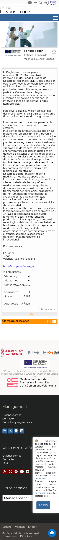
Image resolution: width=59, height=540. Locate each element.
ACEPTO (43, 505)
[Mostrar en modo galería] (54, 322)
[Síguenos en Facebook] (16, 431)
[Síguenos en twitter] (10, 431)
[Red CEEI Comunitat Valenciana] (32, 386)
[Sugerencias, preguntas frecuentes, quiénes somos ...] (30, 2)
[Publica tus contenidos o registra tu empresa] (35, 2)
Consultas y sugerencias (17, 422)
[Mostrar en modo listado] (49, 322)
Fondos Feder (15, 11)
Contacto (8, 418)
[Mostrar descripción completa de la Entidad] (29, 314)
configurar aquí (43, 493)
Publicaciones (46, 309)
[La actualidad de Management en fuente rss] (4, 431)
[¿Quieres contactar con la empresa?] (54, 52)
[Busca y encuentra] (40, 2)
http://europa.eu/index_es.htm (21, 266)
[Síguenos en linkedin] (22, 431)
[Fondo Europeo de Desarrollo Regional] (35, 368)
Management (14, 406)
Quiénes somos (11, 415)
